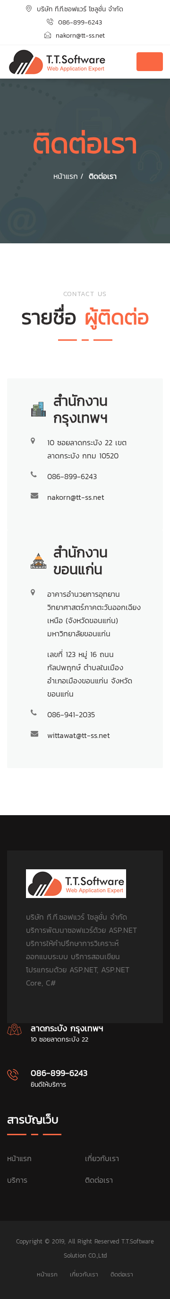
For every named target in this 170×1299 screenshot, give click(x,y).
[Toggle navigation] (149, 61)
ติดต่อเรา (103, 176)
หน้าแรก (19, 1158)
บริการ (17, 1180)
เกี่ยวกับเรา (102, 1158)
